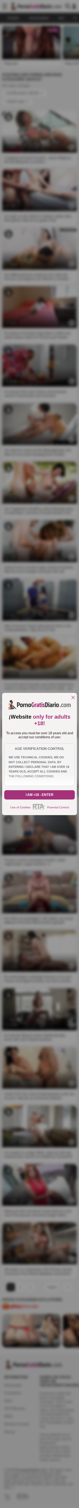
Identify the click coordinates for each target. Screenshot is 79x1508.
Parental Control (58, 807)
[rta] (39, 809)
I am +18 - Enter (40, 795)
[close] (73, 698)
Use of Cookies (20, 807)
